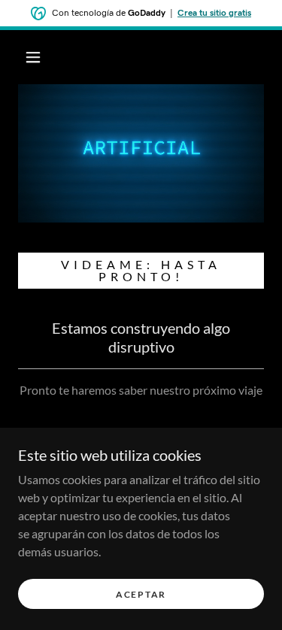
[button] (33, 57)
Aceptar (141, 594)
